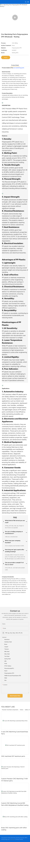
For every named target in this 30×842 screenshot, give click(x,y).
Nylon (5, 670)
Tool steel (6, 656)
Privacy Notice (19, 839)
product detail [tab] (15, 65)
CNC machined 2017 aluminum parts (13, 756)
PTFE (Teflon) (7, 666)
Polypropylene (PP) (9, 673)
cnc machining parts (18, 67)
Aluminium (6, 639)
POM (5, 663)
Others (21, 709)
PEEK (5, 678)
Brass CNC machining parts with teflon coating (14, 829)
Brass (5, 644)
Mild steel (6, 651)
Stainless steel (8, 641)
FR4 (5, 680)
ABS (5, 661)
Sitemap (12, 839)
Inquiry (5, 57)
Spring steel (7, 658)
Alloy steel (7, 654)
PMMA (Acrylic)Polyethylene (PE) (12, 675)
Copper (6, 646)
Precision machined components (10, 709)
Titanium (6, 649)
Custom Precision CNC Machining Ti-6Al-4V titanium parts (14, 780)
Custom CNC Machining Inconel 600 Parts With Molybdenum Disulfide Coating (14, 804)
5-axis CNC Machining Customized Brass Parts (14, 733)
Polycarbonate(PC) (9, 668)
